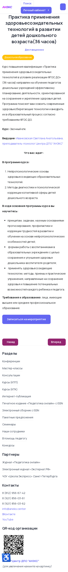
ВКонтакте (8, 514)
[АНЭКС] (7, 7)
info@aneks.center (14, 509)
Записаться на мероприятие (26, 319)
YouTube (7, 519)
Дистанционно (34, 49)
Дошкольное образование (18, 57)
